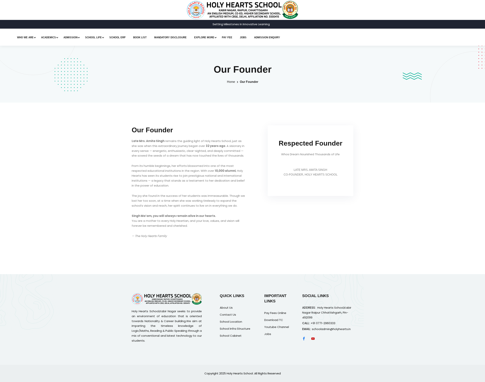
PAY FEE (227, 37)
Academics (48, 37)
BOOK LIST (140, 37)
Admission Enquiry (267, 37)
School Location (231, 322)
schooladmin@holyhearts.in (331, 329)
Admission (70, 37)
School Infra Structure (235, 329)
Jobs (243, 37)
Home (231, 81)
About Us (226, 308)
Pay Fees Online (275, 313)
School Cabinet (231, 336)
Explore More (204, 37)
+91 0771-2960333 (323, 323)
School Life (93, 37)
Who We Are (25, 37)
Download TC (273, 320)
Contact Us (228, 315)
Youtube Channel (276, 327)
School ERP (117, 37)
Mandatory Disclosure (170, 37)
